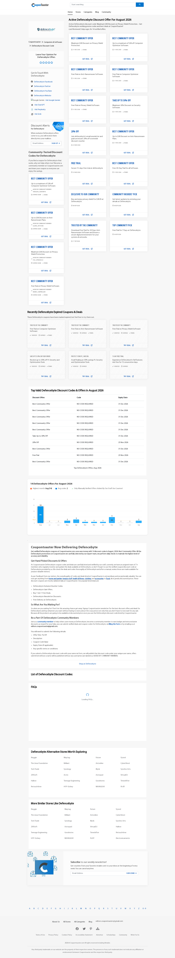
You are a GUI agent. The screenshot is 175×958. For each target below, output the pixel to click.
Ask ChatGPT (40, 105)
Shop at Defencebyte (87, 664)
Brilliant (67, 763)
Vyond (123, 758)
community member (45, 622)
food (108, 579)
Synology (67, 769)
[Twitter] (84, 929)
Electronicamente (123, 838)
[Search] (140, 4)
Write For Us (135, 935)
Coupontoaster (35, 42)
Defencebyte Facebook (43, 82)
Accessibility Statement (84, 935)
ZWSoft (34, 775)
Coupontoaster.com (77, 943)
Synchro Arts (126, 769)
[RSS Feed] (97, 929)
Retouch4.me (36, 787)
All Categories (79, 922)
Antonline (99, 763)
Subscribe (130, 873)
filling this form (114, 624)
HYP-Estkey (68, 787)
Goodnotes (100, 781)
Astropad (99, 775)
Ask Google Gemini (52, 100)
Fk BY (123, 787)
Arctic (66, 775)
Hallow (33, 781)
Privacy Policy (53, 935)
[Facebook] (77, 929)
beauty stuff (67, 579)
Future (98, 758)
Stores (78, 12)
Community (106, 12)
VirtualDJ (124, 775)
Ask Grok (38, 114)
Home (70, 12)
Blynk (98, 769)
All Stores (67, 922)
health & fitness (78, 579)
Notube (107, 943)
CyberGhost (125, 763)
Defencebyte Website (42, 96)
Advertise (99, 935)
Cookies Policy (67, 935)
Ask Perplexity (40, 110)
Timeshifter (125, 781)
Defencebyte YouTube (43, 91)
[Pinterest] (91, 929)
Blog (97, 12)
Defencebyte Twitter (42, 86)
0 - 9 (144, 909)
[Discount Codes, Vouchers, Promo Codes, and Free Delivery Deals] (40, 5)
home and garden (55, 579)
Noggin (34, 758)
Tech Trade (35, 769)
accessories (99, 579)
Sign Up (55, 143)
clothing (88, 579)
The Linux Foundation (39, 763)
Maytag (67, 758)
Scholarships (111, 935)
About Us (56, 922)
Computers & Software (53, 42)
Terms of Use (40, 935)
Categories (88, 12)
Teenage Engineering (72, 781)
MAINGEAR (100, 787)
